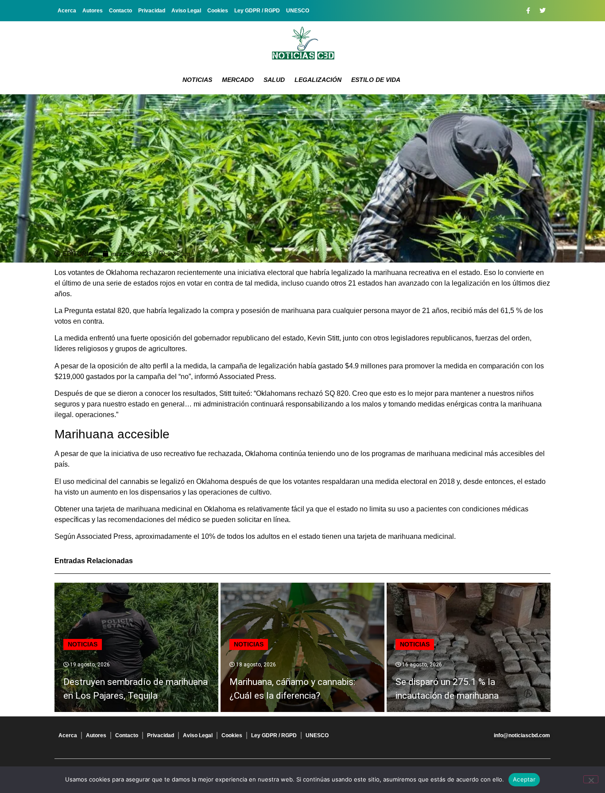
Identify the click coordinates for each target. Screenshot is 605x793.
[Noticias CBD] (303, 43)
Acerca (67, 11)
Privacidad (151, 11)
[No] (590, 779)
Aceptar (524, 779)
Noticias (197, 79)
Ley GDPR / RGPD (257, 11)
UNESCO (297, 11)
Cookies (217, 11)
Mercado (238, 79)
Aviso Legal (186, 11)
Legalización (318, 79)
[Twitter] (542, 10)
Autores (92, 11)
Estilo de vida (375, 79)
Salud (274, 79)
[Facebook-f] (528, 10)
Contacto (120, 11)
